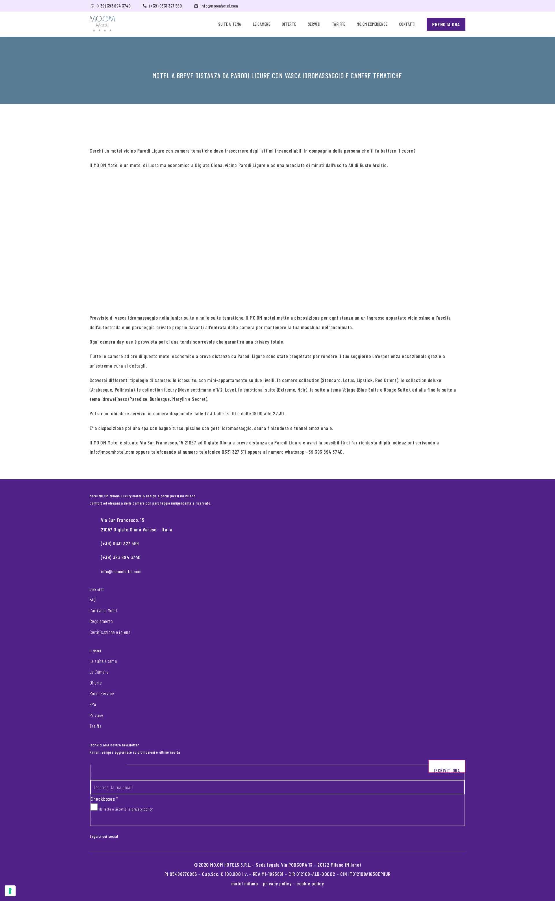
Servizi (314, 24)
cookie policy (310, 883)
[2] (10, 890)
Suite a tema (229, 24)
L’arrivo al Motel (103, 610)
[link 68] (122, 834)
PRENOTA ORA (446, 24)
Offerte (289, 24)
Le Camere (99, 671)
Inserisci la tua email (111, 774)
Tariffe (338, 24)
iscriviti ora (447, 770)
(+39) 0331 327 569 (165, 5)
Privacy (96, 715)
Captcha (98, 819)
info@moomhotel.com (219, 5)
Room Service (102, 693)
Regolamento (101, 621)
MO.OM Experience (372, 24)
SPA (93, 704)
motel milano (244, 883)
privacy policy (142, 809)
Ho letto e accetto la (125, 809)
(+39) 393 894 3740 (114, 5)
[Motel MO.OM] (102, 23)
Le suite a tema (103, 661)
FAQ (93, 599)
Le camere (262, 24)
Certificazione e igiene (110, 632)
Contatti (407, 24)
